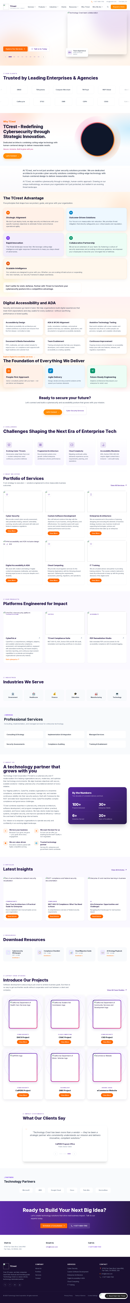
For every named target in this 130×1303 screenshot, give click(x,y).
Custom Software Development (77, 1272)
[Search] (108, 7)
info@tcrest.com (52, 1247)
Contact (38, 1278)
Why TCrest (85, 7)
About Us (38, 1268)
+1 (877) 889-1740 (94, 1247)
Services (31, 7)
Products (42, 7)
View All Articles (119, 870)
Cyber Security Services (75, 411)
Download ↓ (16, 957)
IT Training (71, 1285)
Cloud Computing (73, 1281)
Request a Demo (119, 7)
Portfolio (38, 1272)
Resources (73, 7)
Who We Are (97, 7)
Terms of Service (80, 1295)
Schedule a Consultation (52, 1226)
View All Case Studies (117, 990)
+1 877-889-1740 (80, 1226)
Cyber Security (72, 1268)
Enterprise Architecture (75, 1275)
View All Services (119, 485)
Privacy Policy (68, 1295)
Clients (63, 7)
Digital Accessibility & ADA (76, 1278)
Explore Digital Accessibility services (19, 357)
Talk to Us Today (40, 49)
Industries (53, 7)
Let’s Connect (12, 156)
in (15, 1285)
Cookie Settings (93, 1295)
